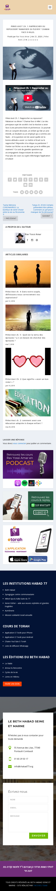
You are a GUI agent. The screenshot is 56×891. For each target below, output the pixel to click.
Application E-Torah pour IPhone (18, 632)
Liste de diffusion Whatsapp (16, 646)
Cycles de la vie (11, 672)
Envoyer (38, 835)
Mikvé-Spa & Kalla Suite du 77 (17, 598)
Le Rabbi (8, 663)
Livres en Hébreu (12, 676)
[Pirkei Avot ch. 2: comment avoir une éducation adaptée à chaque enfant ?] (28, 402)
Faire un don (12, 683)
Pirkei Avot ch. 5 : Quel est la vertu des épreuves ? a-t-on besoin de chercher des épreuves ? (25, 338)
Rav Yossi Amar (22, 36)
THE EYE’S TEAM (40, 885)
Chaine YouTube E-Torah (15, 641)
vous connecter (19, 443)
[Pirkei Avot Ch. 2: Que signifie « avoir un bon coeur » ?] (28, 361)
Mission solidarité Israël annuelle (18, 615)
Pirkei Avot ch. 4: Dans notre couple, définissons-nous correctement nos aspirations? (23, 294)
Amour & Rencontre (13, 668)
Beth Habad (10, 590)
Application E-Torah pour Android (19, 637)
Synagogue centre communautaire (19, 594)
